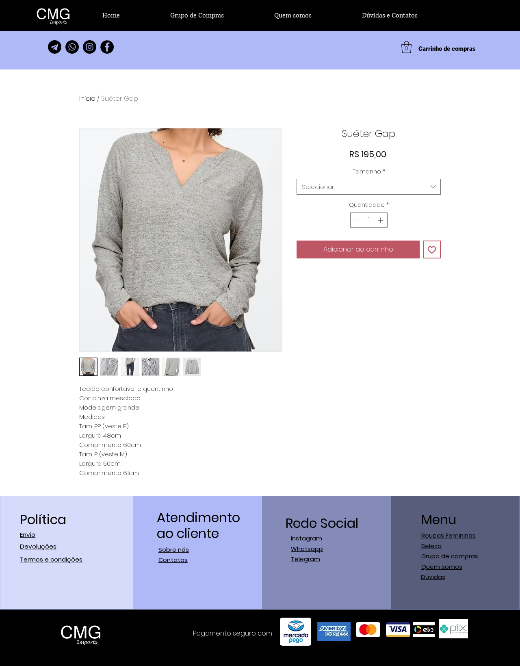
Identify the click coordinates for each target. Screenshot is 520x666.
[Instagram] (89, 47)
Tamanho (369, 172)
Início (87, 98)
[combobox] (369, 187)
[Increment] (381, 220)
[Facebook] (107, 47)
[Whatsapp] (72, 47)
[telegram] (54, 47)
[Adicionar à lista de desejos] (432, 249)
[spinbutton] (369, 220)
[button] (406, 47)
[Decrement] (356, 220)
